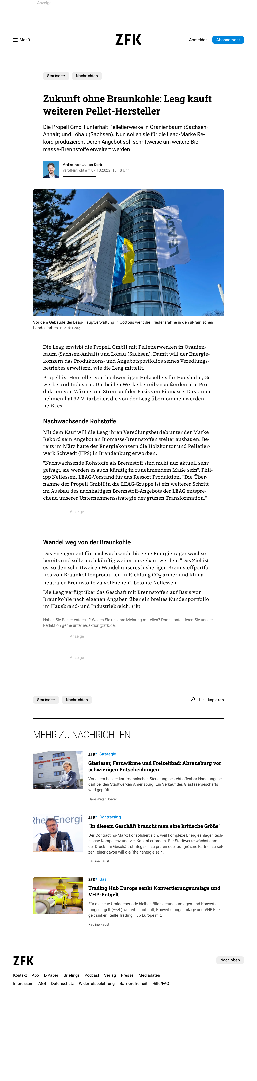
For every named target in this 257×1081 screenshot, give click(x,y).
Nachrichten (87, 75)
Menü (25, 39)
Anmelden (198, 39)
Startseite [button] (128, 39)
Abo (228, 39)
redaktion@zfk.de (99, 625)
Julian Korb (92, 165)
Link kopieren (211, 699)
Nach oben (230, 960)
